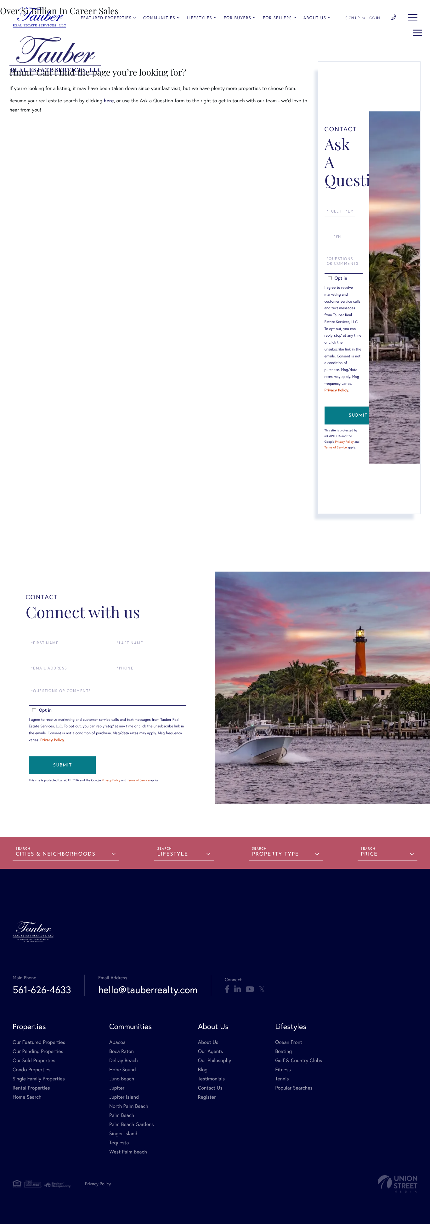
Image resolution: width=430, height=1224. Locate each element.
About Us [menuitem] (314, 17)
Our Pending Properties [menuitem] (38, 1051)
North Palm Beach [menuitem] (128, 1106)
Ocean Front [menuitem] (288, 1042)
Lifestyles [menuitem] (199, 17)
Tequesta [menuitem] (119, 1142)
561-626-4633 (42, 989)
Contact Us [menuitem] (210, 1088)
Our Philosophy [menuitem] (214, 1060)
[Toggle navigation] (412, 17)
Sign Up (352, 18)
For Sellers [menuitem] (277, 17)
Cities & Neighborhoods (55, 854)
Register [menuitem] (207, 1097)
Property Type (275, 854)
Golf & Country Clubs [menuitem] (298, 1060)
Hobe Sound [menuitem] (122, 1069)
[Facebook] (227, 989)
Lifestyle (172, 854)
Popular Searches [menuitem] (294, 1088)
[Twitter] (262, 989)
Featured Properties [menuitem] (106, 17)
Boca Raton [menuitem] (121, 1051)
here (109, 100)
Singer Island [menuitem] (123, 1133)
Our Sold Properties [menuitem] (34, 1060)
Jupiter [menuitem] (116, 1088)
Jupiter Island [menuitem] (124, 1097)
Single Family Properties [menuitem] (39, 1078)
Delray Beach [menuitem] (123, 1060)
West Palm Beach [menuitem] (128, 1151)
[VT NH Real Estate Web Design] (397, 1184)
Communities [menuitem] (159, 17)
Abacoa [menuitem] (117, 1042)
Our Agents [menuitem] (210, 1051)
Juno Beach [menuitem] (121, 1078)
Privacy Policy (336, 390)
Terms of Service (336, 447)
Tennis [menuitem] (282, 1078)
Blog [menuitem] (202, 1069)
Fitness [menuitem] (283, 1069)
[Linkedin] (237, 989)
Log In (374, 18)
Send (358, 415)
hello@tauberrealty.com (148, 989)
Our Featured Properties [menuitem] (39, 1042)
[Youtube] (250, 989)
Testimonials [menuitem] (211, 1078)
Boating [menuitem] (283, 1051)
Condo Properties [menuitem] (31, 1069)
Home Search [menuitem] (27, 1097)
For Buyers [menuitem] (238, 17)
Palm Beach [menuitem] (121, 1115)
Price (369, 854)
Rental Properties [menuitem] (31, 1088)
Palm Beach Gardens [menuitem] (131, 1124)
